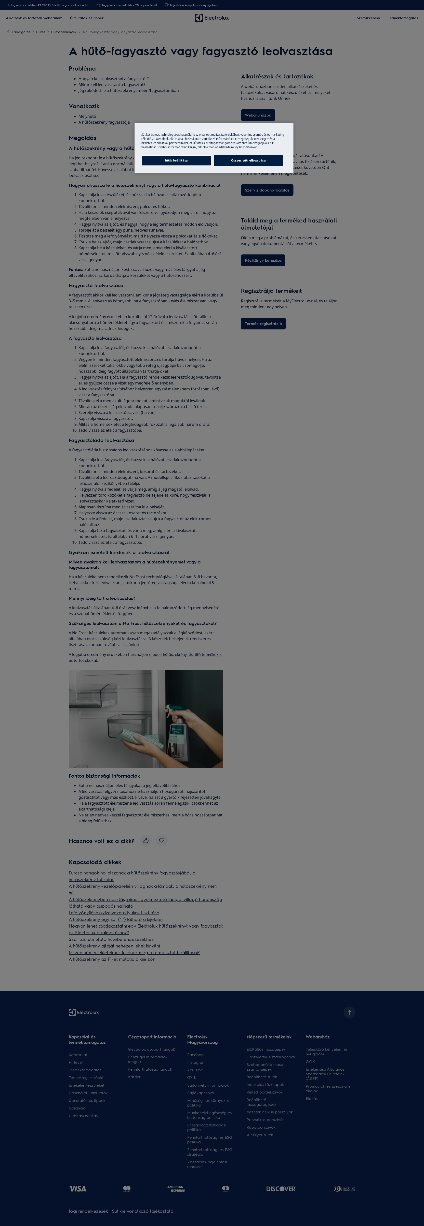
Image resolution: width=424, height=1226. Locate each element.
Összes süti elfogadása (248, 160)
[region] (213, 148)
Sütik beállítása (176, 160)
